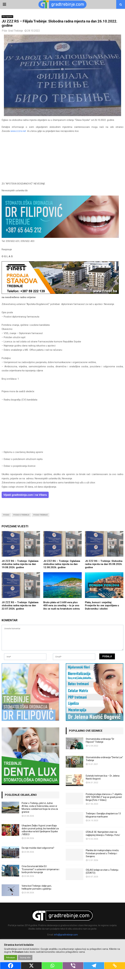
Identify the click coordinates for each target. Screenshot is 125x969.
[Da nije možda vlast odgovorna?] (10, 852)
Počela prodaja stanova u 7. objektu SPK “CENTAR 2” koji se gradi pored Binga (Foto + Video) (104, 797)
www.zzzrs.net (18, 131)
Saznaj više (25, 957)
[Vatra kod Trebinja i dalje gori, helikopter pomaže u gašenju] (10, 890)
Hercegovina (7, 16)
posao (6, 515)
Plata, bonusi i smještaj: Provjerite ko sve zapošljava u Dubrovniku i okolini (102, 605)
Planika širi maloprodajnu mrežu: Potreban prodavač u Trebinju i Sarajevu (102, 853)
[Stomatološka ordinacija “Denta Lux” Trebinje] (74, 762)
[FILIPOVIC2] (60, 237)
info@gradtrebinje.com (66, 934)
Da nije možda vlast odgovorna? (38, 848)
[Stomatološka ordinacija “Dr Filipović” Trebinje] (74, 743)
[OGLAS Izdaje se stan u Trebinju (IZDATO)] (74, 874)
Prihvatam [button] (10, 957)
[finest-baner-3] (60, 293)
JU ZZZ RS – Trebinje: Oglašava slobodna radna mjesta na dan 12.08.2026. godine (61, 564)
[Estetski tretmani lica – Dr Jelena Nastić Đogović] (74, 780)
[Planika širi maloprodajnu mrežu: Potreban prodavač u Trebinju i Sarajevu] (74, 855)
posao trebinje (40, 515)
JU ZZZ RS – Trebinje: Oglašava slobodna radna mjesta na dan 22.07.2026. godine (20, 605)
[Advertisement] (62, 159)
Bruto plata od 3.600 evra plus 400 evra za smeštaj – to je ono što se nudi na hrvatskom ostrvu (61, 605)
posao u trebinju (21, 515)
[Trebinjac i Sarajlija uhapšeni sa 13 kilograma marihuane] (74, 818)
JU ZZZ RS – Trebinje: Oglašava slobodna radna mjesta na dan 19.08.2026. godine (20, 564)
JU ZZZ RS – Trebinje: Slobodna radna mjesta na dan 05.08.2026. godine (103, 564)
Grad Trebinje (15, 30)
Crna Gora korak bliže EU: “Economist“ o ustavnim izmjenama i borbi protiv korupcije (40, 869)
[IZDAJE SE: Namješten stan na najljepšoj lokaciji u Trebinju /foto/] (74, 836)
